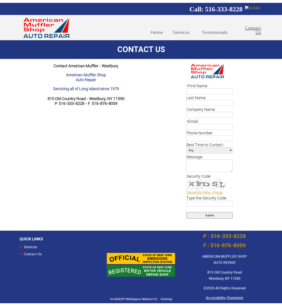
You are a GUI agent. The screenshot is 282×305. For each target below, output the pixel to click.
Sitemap (166, 299)
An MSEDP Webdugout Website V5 (133, 299)
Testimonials (215, 32)
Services (181, 32)
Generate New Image (204, 192)
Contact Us (253, 30)
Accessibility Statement (224, 297)
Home (156, 32)
